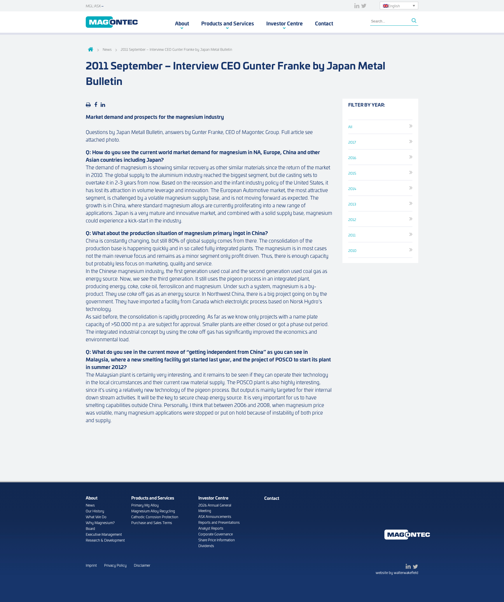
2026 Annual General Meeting (214, 507)
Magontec (112, 22)
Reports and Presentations (219, 522)
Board (90, 528)
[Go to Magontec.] (90, 50)
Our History (95, 511)
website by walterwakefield (397, 572)
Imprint (91, 565)
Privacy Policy (115, 565)
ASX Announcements (214, 516)
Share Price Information (216, 539)
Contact (324, 23)
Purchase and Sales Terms (151, 522)
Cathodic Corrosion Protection (154, 516)
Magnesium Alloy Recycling (153, 511)
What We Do (96, 516)
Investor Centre (284, 23)
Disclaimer (142, 565)
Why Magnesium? (100, 522)
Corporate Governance (215, 534)
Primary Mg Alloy (145, 505)
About (182, 23)
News (90, 505)
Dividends (206, 545)
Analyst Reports (210, 528)
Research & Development (105, 540)
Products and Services (227, 23)
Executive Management (104, 534)
